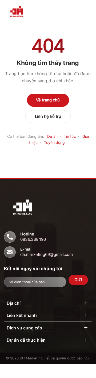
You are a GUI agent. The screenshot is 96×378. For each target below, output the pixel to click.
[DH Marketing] (25, 12)
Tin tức (70, 136)
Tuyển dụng (54, 142)
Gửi (78, 279)
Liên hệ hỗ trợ (48, 116)
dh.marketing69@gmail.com (46, 254)
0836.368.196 (33, 239)
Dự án (52, 136)
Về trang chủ (48, 99)
